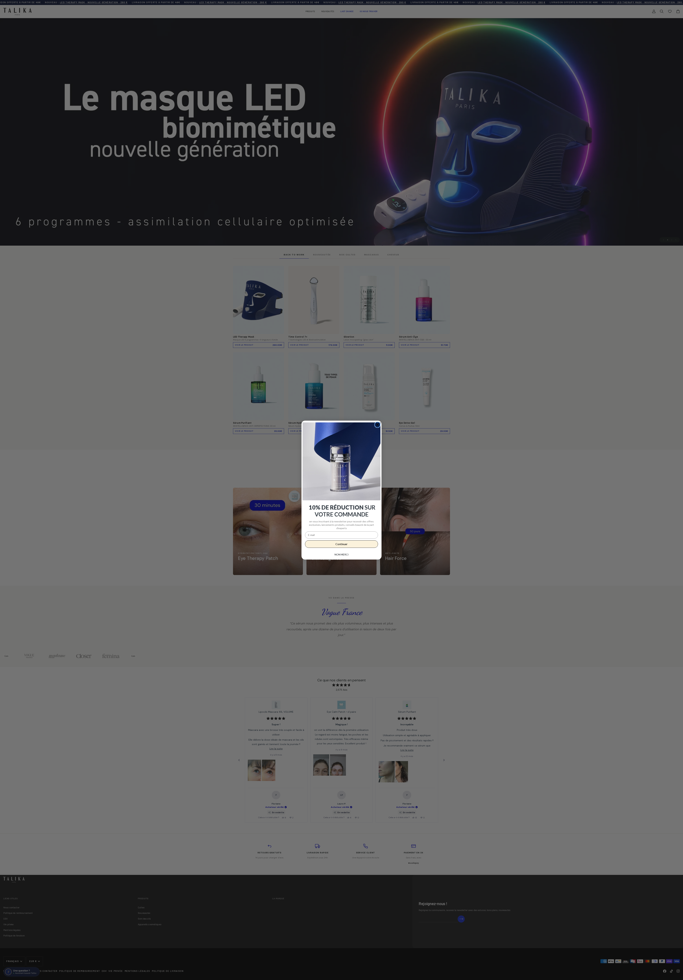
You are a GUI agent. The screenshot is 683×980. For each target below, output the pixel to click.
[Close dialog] (377, 424)
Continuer (341, 544)
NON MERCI (342, 554)
